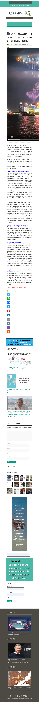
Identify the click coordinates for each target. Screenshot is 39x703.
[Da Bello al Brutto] (16, 478)
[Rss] (11, 6)
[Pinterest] (17, 6)
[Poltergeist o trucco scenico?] (10, 478)
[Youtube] (21, 6)
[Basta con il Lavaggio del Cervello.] (22, 484)
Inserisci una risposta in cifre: (15, 453)
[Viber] (19, 327)
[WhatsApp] (19, 298)
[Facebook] (13, 6)
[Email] (19, 319)
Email (8, 448)
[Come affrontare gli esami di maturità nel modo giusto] (29, 478)
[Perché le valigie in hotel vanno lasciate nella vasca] (10, 491)
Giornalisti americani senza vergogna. (17, 632)
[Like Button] (7, 47)
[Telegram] (19, 294)
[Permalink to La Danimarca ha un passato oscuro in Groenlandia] (19, 387)
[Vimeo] (24, 6)
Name (8, 443)
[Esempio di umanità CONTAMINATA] (29, 491)
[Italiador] (19, 15)
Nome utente (10, 586)
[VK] (19, 323)
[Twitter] (15, 6)
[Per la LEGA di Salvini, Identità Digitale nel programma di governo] (10, 484)
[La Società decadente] (22, 478)
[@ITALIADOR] (19, 345)
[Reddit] (19, 331)
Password (9, 592)
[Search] (30, 2)
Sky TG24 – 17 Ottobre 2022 (18, 287)
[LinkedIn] (19, 6)
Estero (10, 44)
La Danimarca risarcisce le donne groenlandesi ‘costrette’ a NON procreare (19, 368)
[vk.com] (28, 6)
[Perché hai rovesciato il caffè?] (16, 491)
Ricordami (10, 598)
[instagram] (26, 6)
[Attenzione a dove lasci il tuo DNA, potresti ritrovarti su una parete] (29, 484)
